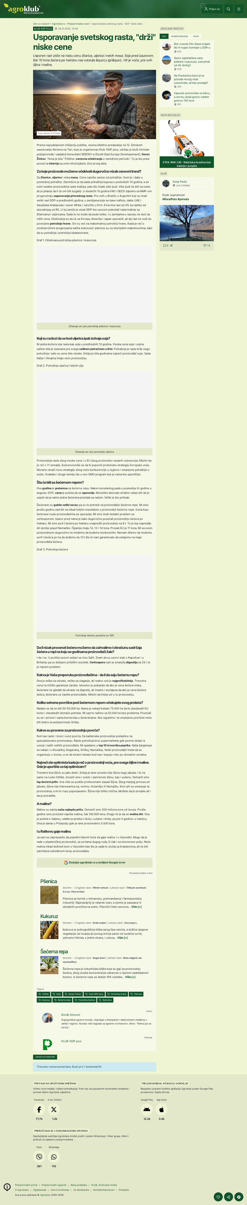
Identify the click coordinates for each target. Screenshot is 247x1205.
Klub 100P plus (95, 994)
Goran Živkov (74, 994)
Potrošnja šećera (86, 1000)
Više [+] (136, 906)
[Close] (228, 8)
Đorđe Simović (70, 1014)
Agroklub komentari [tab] (45, 1057)
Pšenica (138, 994)
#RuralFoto (169, 199)
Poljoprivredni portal (26, 1185)
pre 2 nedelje (183, 185)
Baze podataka (79, 1185)
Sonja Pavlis (180, 181)
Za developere (81, 1190)
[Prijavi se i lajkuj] (218, 1196)
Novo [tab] (196, 36)
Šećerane (107, 1000)
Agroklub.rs (58, 23)
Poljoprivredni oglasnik (54, 1185)
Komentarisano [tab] (179, 36)
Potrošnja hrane (118, 994)
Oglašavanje (39, 1190)
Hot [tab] (164, 36)
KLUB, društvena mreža (104, 1185)
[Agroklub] (23, 8)
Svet (58, 994)
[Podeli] (228, 1196)
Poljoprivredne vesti (78, 23)
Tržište (45, 994)
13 (208, 245)
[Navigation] (238, 8)
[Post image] (187, 223)
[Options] (208, 183)
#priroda (183, 199)
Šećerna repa (64, 1000)
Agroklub (45, 1194)
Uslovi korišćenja (60, 1190)
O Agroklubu (22, 1190)
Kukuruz (46, 1000)
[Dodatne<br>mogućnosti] (238, 1196)
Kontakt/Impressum (103, 1190)
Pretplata (124, 1190)
